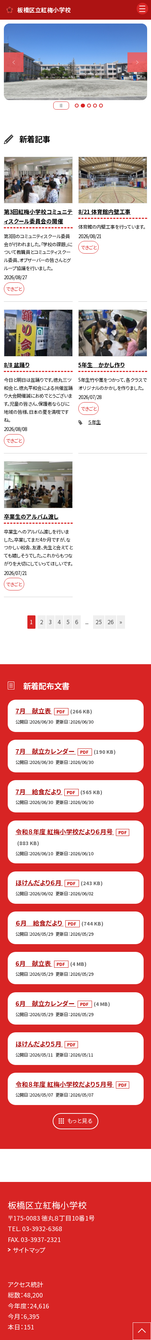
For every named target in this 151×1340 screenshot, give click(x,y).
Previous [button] (14, 62)
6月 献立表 (33, 963)
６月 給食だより (39, 922)
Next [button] (137, 62)
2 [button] (83, 105)
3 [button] (89, 105)
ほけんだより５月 (39, 1043)
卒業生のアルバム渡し (31, 516)
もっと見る (79, 1121)
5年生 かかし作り (101, 365)
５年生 (94, 421)
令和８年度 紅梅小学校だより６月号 (64, 831)
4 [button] (95, 105)
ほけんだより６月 (39, 882)
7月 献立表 (33, 710)
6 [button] (76, 622)
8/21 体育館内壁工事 (104, 212)
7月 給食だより (39, 791)
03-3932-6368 (42, 1228)
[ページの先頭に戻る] (142, 1331)
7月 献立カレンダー (45, 751)
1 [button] (77, 105)
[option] (75, 62)
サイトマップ (29, 1249)
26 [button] (110, 622)
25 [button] (99, 622)
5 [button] (101, 105)
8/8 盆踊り (16, 365)
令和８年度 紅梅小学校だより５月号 (64, 1084)
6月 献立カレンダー (45, 1003)
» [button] (120, 622)
